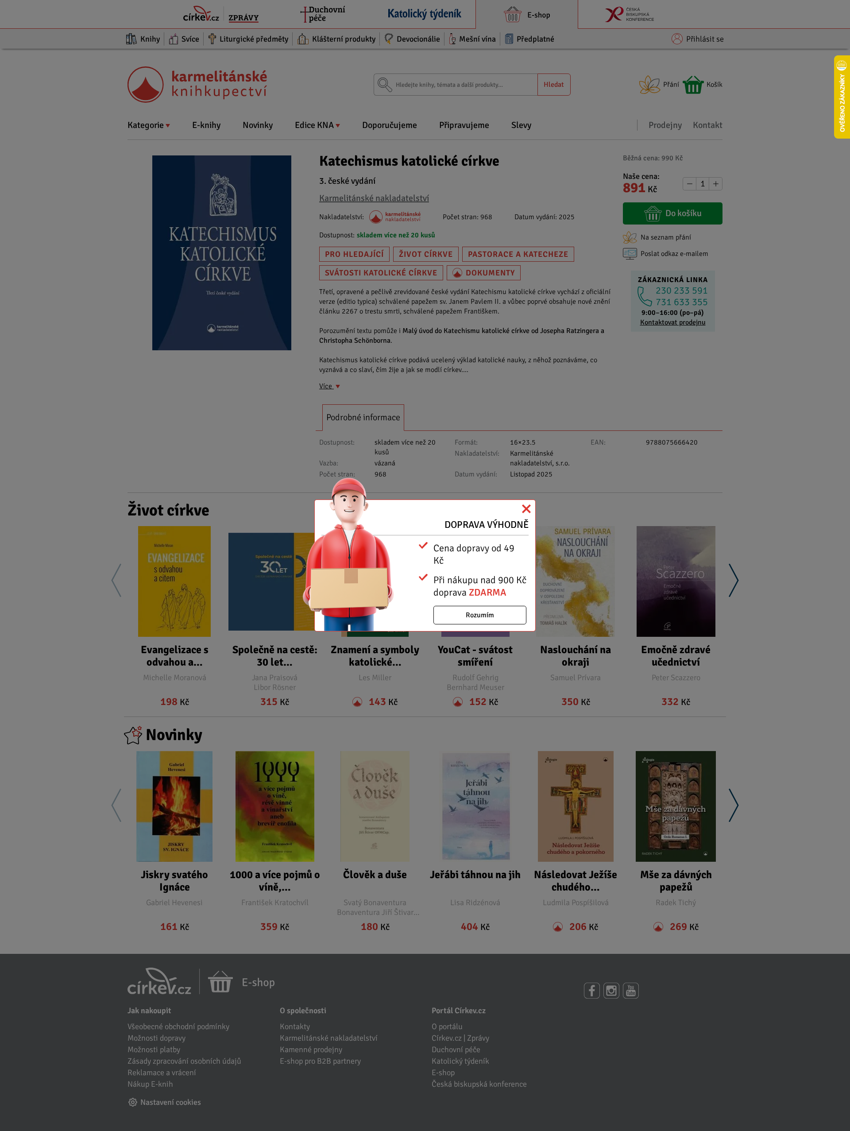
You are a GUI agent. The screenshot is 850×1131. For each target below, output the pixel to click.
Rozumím (480, 615)
